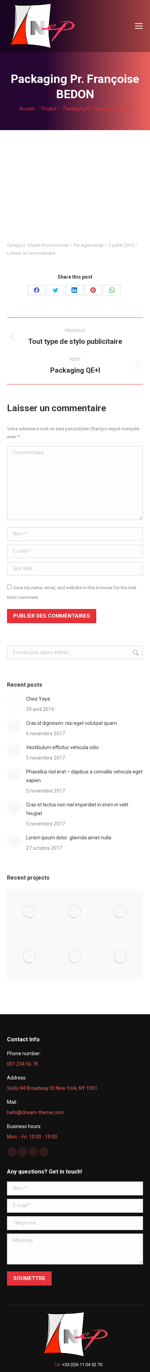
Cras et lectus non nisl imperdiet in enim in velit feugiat (77, 809)
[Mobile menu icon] (139, 26)
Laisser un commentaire (31, 253)
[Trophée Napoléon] (75, 911)
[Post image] (14, 702)
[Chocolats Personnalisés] (120, 957)
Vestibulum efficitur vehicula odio (62, 747)
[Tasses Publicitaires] (29, 957)
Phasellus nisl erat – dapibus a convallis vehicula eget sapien (84, 776)
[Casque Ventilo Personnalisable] (29, 911)
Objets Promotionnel (47, 245)
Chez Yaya (38, 699)
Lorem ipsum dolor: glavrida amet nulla (68, 837)
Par (89, 245)
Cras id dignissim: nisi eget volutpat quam (71, 723)
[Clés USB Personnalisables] (75, 957)
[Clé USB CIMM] (120, 911)
